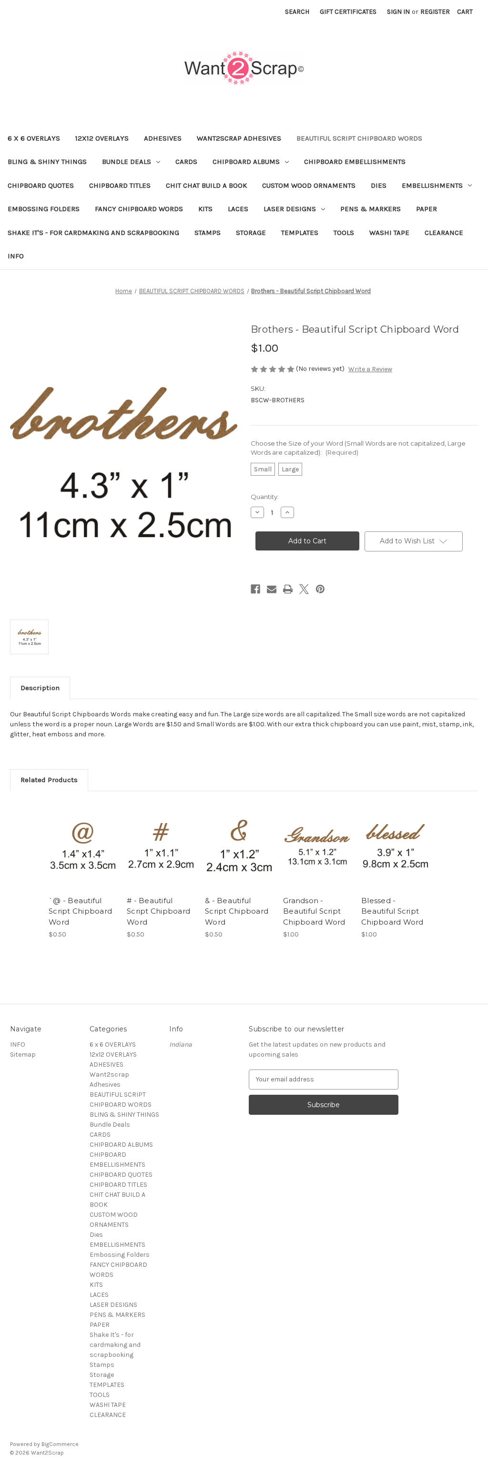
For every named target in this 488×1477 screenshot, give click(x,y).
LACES (238, 208)
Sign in (398, 12)
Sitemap (23, 1054)
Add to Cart (83, 854)
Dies (378, 185)
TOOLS (344, 232)
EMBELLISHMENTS (432, 185)
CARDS (186, 161)
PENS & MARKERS (370, 208)
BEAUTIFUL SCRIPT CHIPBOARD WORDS (359, 138)
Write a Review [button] (370, 369)
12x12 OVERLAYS (102, 138)
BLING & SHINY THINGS (47, 161)
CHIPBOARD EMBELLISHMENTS (355, 161)
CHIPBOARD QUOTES (41, 185)
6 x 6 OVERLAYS (34, 138)
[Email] (271, 589)
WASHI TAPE (389, 232)
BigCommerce (60, 1444)
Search (297, 12)
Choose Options (161, 854)
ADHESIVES (163, 138)
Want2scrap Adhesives (239, 138)
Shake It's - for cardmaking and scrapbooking (93, 232)
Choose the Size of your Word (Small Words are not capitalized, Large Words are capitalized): (358, 448)
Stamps (207, 232)
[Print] (288, 589)
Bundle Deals (126, 161)
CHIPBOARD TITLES (120, 185)
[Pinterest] (320, 589)
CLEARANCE (444, 232)
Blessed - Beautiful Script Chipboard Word (392, 911)
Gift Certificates (348, 12)
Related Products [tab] (49, 779)
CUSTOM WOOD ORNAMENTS (309, 185)
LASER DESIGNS (290, 208)
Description (40, 687)
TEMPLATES (299, 232)
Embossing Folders (44, 208)
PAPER (426, 208)
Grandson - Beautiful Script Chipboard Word (314, 911)
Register (435, 12)
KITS (205, 208)
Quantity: (265, 496)
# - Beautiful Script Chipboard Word (158, 911)
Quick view (82, 837)
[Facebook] (255, 589)
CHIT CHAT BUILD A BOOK (206, 185)
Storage (251, 232)
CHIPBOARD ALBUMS (246, 161)
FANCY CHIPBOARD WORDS (139, 208)
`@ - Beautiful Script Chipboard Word (80, 911)
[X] (304, 589)
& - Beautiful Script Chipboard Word (236, 911)
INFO (16, 256)
